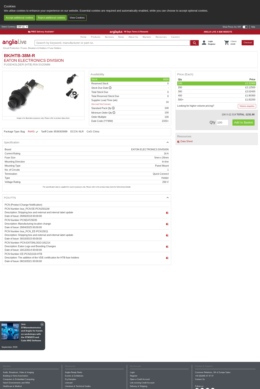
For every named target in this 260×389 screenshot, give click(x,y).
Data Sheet (186, 141)
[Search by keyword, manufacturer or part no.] (116, 43)
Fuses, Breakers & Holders (34, 48)
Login (210, 41)
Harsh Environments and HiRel (16, 383)
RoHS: (32, 131)
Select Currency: (9, 27)
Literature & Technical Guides (78, 386)
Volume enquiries (247, 106)
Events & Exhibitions (74, 376)
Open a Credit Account (140, 379)
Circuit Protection (11, 48)
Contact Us (200, 379)
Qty (213, 122)
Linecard (68, 383)
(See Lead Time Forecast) (101, 104)
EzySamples (70, 379)
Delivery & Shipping (138, 386)
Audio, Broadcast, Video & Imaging (18, 372)
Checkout (248, 42)
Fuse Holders (54, 48)
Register (211, 44)
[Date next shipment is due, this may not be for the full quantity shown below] (110, 88)
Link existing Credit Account (142, 383)
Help (253, 27)
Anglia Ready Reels (73, 372)
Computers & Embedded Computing (18, 379)
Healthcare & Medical (12, 386)
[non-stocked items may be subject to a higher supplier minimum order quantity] (113, 108)
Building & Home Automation (15, 376)
